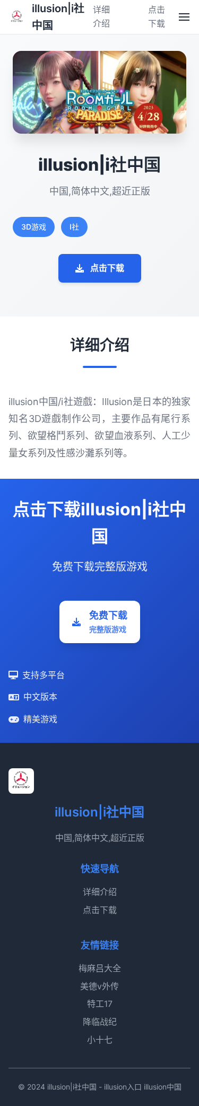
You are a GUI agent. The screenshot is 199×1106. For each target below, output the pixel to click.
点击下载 (107, 267)
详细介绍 (100, 891)
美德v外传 (99, 986)
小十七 (100, 1039)
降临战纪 (100, 1021)
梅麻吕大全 (100, 968)
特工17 (100, 1003)
